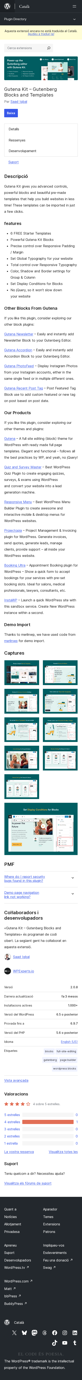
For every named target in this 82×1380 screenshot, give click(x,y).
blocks (49, 1051)
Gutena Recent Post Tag (23, 388)
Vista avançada (16, 1080)
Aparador (50, 1209)
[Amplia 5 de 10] (34, 723)
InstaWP (10, 600)
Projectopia (13, 530)
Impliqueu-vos (53, 1245)
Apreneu (10, 1245)
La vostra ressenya (19, 1152)
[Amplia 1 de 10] (34, 666)
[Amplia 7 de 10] (34, 751)
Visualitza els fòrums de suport (28, 1183)
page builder (68, 1059)
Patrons (49, 1232)
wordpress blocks (64, 1068)
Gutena (9, 438)
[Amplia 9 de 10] (34, 780)
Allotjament (12, 1224)
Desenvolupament (22, 151)
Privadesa (12, 1232)
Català (19, 1322)
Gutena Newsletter (18, 334)
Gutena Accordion (18, 350)
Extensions (51, 1224)
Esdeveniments (55, 1253)
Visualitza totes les (63, 1152)
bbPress (12, 1296)
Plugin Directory (15, 19)
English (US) (69, 1041)
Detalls (14, 129)
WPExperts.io (23, 971)
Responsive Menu (18, 502)
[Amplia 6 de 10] (72, 723)
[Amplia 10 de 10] (72, 808)
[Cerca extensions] (49, 48)
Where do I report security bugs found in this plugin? (24, 879)
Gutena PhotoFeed (19, 366)
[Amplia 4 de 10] (72, 694)
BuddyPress (15, 1304)
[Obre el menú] (75, 6)
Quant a (10, 1209)
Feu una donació (58, 1260)
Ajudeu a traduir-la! (41, 34)
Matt (10, 1289)
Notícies (10, 1217)
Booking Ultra (14, 565)
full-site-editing (66, 1051)
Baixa (11, 113)
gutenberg (50, 1059)
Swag (49, 1267)
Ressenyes (17, 140)
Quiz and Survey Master (22, 467)
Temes (48, 1217)
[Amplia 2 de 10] (72, 666)
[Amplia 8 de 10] (72, 751)
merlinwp (11, 641)
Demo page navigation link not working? (21, 895)
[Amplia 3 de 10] (34, 694)
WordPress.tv (16, 1267)
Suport (13, 162)
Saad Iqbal (19, 101)
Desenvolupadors (17, 1260)
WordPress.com (18, 1281)
